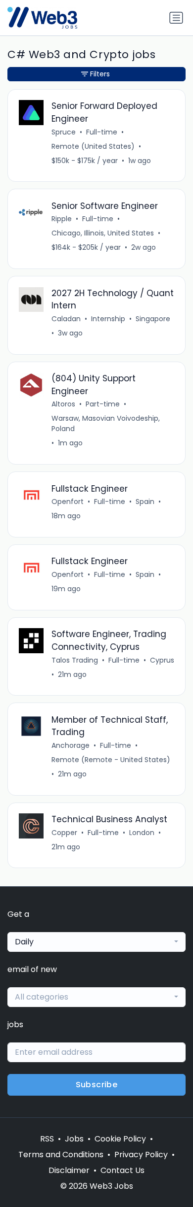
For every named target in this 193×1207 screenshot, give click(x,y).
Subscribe (97, 1084)
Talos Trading (74, 660)
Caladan (66, 319)
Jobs (74, 1138)
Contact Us (122, 1170)
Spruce (63, 132)
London (141, 833)
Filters (100, 74)
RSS (47, 1138)
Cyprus (162, 660)
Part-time (103, 404)
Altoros (63, 404)
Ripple (61, 219)
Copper (64, 833)
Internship (108, 319)
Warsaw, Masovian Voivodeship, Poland (105, 423)
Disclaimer (69, 1170)
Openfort (67, 501)
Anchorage (70, 745)
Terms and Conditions (60, 1154)
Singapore (153, 319)
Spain (145, 501)
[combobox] (96, 942)
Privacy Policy (141, 1154)
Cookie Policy (120, 1138)
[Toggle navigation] (176, 17)
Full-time (101, 132)
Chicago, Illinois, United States (102, 233)
